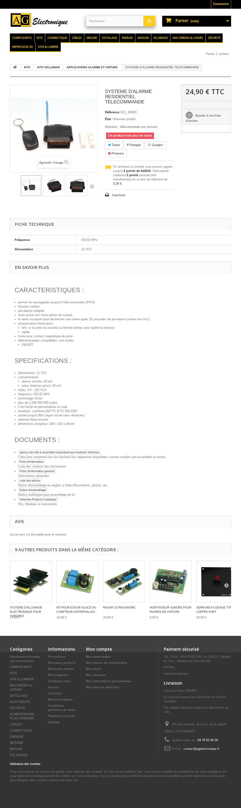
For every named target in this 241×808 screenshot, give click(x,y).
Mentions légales (60, 699)
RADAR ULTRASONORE (119, 607)
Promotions (56, 656)
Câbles (77, 38)
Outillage (109, 38)
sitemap (54, 722)
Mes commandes (98, 656)
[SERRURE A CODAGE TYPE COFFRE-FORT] (217, 582)
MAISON (16, 749)
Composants (22, 38)
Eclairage (161, 38)
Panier (210, 54)
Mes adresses (96, 675)
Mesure (92, 38)
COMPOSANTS (21, 667)
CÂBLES (16, 724)
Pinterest (117, 153)
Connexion (221, 4)
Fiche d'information (32, 461)
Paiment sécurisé (181, 649)
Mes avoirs (94, 669)
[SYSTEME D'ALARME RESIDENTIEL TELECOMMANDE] (31, 185)
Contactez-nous (59, 681)
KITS (13, 673)
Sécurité (214, 38)
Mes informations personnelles (108, 681)
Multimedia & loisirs (188, 38)
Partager (135, 145)
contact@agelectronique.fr (201, 749)
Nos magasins (58, 675)
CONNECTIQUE (21, 730)
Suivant (92, 186)
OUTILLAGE (19, 696)
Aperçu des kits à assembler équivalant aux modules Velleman (60, 452)
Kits (40, 38)
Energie (127, 38)
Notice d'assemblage (33, 490)
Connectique (57, 38)
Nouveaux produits (62, 663)
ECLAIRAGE (19, 755)
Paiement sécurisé (61, 716)
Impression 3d (22, 47)
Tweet (115, 145)
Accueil (53, 687)
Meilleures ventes (60, 669)
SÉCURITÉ (17, 708)
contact (224, 54)
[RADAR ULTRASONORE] (124, 582)
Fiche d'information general (37, 471)
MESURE (16, 743)
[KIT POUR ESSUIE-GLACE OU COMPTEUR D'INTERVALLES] (77, 582)
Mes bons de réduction (102, 687)
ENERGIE (17, 737)
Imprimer (118, 195)
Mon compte (99, 649)
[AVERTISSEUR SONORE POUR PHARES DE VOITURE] (171, 582)
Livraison (55, 693)
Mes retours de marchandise (106, 663)
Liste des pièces (30, 480)
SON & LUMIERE (22, 679)
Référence (112, 112)
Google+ (157, 145)
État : (108, 119)
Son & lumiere (48, 47)
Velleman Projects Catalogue (38, 499)
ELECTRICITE (20, 702)
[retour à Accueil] (14, 67)
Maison (143, 38)
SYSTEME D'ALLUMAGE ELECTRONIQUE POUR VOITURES (26, 612)
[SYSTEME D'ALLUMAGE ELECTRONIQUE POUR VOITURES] (31, 582)
